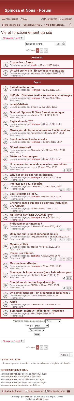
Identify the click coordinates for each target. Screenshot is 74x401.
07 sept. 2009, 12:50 (50, 247)
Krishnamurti (37, 73)
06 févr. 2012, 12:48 (51, 196)
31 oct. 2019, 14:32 (49, 115)
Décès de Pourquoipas (23, 156)
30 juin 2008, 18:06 (45, 313)
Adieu (13, 301)
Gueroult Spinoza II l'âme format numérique (37, 112)
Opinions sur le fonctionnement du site (34, 233)
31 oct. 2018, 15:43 (52, 124)
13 (61, 259)
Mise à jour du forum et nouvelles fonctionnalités (40, 130)
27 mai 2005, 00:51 (52, 98)
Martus (34, 115)
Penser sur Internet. (22, 253)
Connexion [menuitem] (67, 19)
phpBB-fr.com (42, 399)
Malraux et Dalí (19, 244)
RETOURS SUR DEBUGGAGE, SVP (31, 214)
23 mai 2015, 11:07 (52, 90)
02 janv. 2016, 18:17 (52, 142)
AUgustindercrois (39, 236)
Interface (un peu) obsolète (26, 183)
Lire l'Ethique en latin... (24, 193)
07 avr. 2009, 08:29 (50, 275)
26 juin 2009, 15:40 (51, 256)
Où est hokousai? (20, 147)
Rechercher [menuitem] (70, 25)
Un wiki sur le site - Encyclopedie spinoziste (37, 70)
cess (33, 167)
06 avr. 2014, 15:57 (52, 159)
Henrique (35, 90)
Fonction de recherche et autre (28, 139)
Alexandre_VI (37, 150)
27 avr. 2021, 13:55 (48, 107)
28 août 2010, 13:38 (59, 236)
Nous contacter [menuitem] (35, 391)
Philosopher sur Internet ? (26, 223)
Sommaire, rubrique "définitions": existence (37, 310)
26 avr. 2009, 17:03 (52, 266)
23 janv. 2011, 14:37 (51, 226)
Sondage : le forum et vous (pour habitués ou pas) (40, 272)
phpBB (28, 397)
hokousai (35, 186)
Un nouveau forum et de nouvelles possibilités (38, 164)
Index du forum (13, 391)
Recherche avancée (63, 44)
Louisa (34, 295)
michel (34, 208)
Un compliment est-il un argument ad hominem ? (40, 292)
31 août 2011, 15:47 (52, 217)
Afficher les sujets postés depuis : (29, 321)
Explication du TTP (21, 121)
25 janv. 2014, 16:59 (47, 167)
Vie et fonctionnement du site (26, 32)
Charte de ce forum (21, 62)
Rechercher (58, 44)
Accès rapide (12, 19)
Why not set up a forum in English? (31, 174)
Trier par (29, 325)
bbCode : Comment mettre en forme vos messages (41, 95)
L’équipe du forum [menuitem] (56, 391)
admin (34, 65)
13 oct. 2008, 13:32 (51, 304)
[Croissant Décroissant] (37, 330)
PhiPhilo (34, 275)
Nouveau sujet (11, 38)
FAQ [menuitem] (25, 19)
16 (71, 259)
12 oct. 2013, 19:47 (52, 177)
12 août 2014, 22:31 (55, 150)
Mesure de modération (23, 263)
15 (67, 259)
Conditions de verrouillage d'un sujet (32, 282)
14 (64, 259)
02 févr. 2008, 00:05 (49, 65)
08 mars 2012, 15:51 (52, 186)
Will (32, 313)
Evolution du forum (22, 87)
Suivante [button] (46, 50)
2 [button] (41, 50)
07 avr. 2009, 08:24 (50, 285)
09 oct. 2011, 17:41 (48, 208)
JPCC (34, 107)
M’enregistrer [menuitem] (50, 19)
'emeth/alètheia (19, 104)
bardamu (35, 196)
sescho (34, 247)
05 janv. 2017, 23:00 (54, 133)
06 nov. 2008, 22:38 (48, 295)
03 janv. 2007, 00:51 (54, 73)
